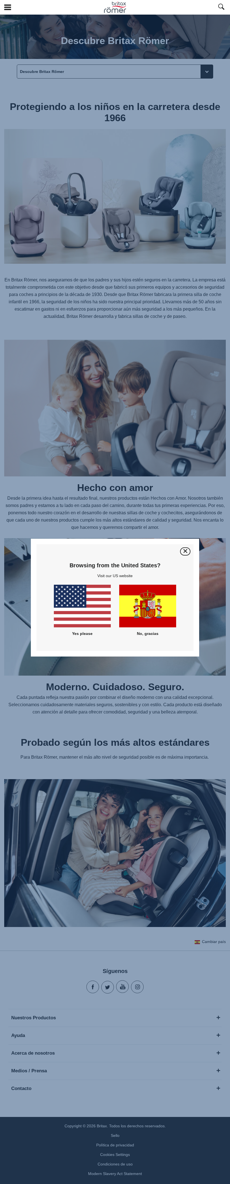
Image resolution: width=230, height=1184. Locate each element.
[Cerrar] (185, 551)
